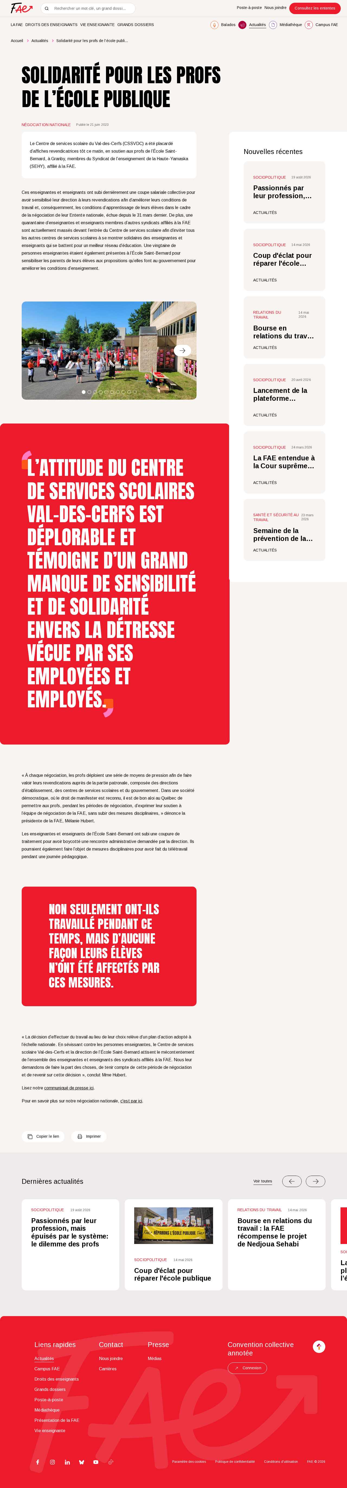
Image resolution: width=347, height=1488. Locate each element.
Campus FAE (47, 1369)
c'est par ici (131, 1101)
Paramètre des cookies (189, 1462)
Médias (155, 1358)
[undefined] (182, 350)
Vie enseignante (97, 25)
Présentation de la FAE (56, 1420)
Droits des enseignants (51, 25)
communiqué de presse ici (69, 1088)
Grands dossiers (135, 25)
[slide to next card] (315, 1181)
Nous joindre (276, 7)
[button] (83, 392)
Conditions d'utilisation (281, 1462)
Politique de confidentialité (235, 1462)
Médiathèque (47, 1410)
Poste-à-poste (249, 7)
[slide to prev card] (292, 1181)
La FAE (17, 25)
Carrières (108, 1369)
